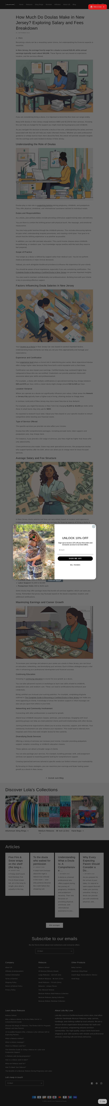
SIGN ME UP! (75, 558)
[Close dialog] (93, 526)
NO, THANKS (75, 565)
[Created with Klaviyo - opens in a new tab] (54, 580)
